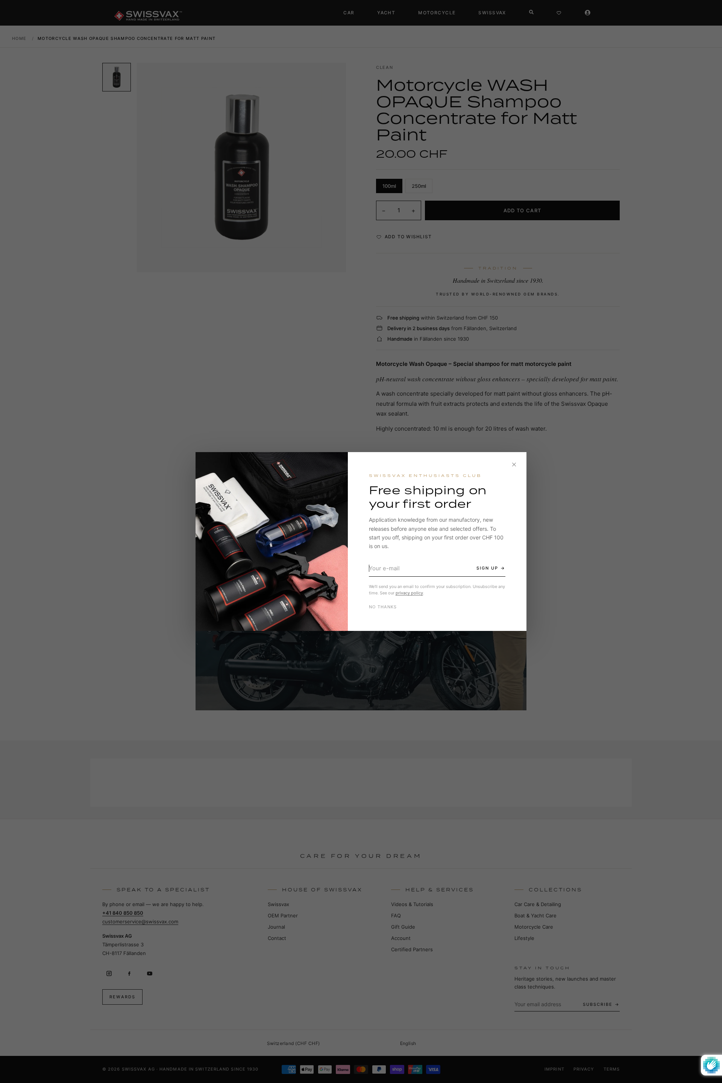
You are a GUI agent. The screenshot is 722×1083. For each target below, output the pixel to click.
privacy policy (409, 593)
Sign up (487, 568)
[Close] (514, 464)
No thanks (383, 606)
